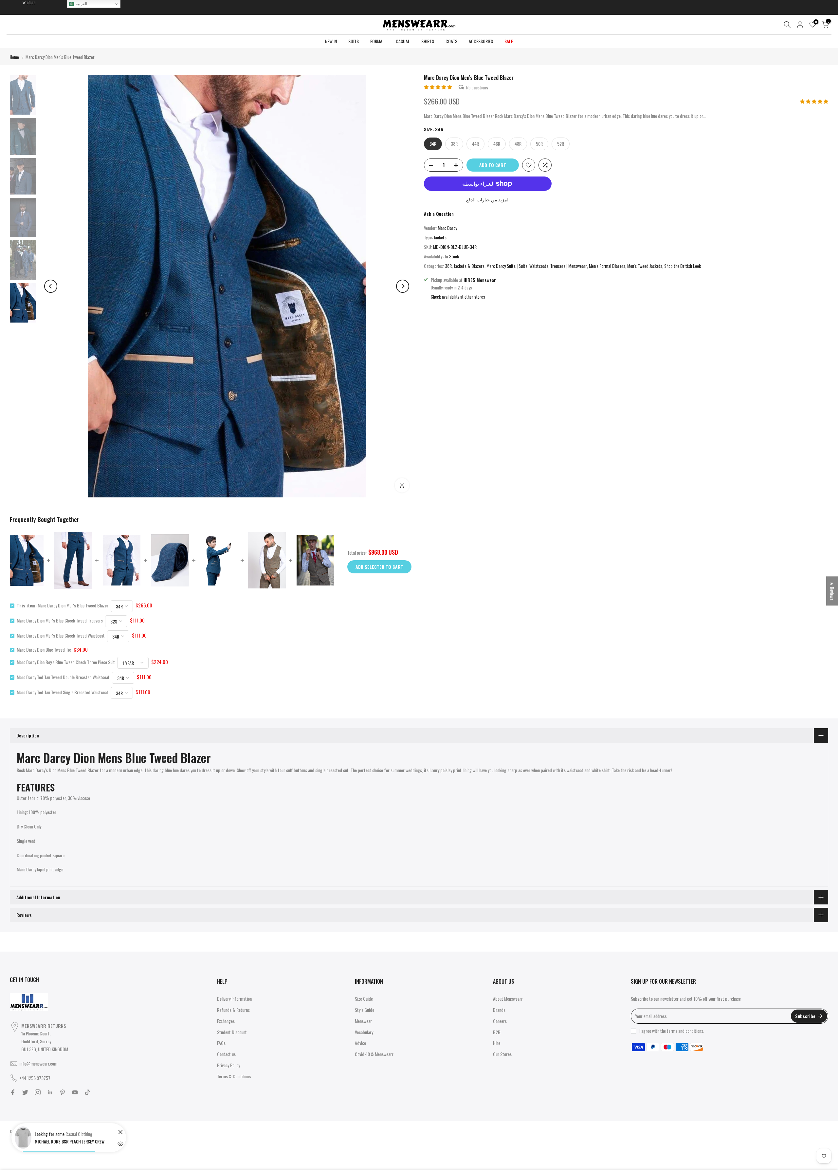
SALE (508, 41)
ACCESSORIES (481, 41)
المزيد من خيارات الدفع (488, 199)
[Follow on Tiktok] (87, 1092)
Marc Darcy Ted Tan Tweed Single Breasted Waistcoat (62, 692)
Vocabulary (364, 1032)
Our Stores (502, 1053)
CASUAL (403, 41)
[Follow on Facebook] (13, 1092)
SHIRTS (427, 41)
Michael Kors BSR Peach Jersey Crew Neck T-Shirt (72, 1141)
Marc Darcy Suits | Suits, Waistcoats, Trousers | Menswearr (536, 265)
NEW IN (331, 41)
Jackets (440, 237)
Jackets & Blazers (469, 265)
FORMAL (377, 41)
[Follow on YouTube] (75, 1092)
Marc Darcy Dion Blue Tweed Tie (44, 649)
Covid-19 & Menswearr (374, 1053)
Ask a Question (439, 213)
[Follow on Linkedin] (50, 1092)
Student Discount (232, 1032)
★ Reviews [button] (832, 591)
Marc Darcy (447, 227)
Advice (360, 1042)
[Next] (402, 286)
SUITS (353, 41)
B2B (497, 1032)
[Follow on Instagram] (38, 1092)
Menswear (363, 1020)
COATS (451, 41)
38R (448, 265)
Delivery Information (234, 998)
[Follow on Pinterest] (62, 1092)
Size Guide (364, 998)
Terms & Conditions (234, 1076)
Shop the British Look (682, 265)
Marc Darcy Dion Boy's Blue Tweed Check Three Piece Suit (66, 662)
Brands (499, 1009)
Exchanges (226, 1020)
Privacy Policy (228, 1065)
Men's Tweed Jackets (644, 265)
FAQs (221, 1042)
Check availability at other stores (458, 297)
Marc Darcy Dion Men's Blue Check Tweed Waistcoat (61, 635)
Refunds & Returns (233, 1009)
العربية (80, 3)
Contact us (226, 1053)
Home (14, 57)
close (18, 2)
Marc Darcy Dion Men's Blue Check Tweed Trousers (60, 620)
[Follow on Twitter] (25, 1092)
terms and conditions (685, 1030)
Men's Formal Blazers (607, 265)
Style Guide (364, 1009)
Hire (496, 1042)
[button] (438, 86)
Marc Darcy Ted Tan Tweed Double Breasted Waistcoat (63, 677)
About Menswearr (508, 998)
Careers (500, 1020)
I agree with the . (671, 1030)
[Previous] (50, 286)
